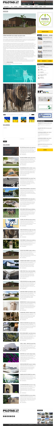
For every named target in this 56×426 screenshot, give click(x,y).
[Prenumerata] (3, 416)
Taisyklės (45, 424)
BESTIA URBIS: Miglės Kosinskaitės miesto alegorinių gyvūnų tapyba (28, 147)
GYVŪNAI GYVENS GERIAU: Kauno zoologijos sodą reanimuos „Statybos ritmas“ (28, 229)
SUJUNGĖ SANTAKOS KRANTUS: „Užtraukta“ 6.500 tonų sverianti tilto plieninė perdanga (47, 46)
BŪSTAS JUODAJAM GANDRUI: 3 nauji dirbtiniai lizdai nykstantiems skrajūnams (28, 333)
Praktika (25, 6)
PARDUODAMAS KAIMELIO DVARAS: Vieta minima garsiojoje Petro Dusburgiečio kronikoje (45, 128)
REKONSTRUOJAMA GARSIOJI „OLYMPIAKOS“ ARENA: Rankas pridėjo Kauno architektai (47, 37)
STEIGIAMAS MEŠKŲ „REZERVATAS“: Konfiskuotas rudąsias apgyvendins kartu (28, 312)
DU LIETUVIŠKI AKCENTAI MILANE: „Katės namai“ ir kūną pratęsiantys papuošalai (28, 384)
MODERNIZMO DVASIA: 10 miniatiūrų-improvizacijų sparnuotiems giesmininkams (28, 302)
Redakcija (14, 424)
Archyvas (41, 424)
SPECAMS (50, 35)
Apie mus (19, 424)
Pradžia (10, 424)
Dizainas (20, 6)
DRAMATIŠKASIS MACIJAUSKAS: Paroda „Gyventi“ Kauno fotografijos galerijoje (28, 178)
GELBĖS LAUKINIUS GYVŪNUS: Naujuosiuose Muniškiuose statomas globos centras (28, 209)
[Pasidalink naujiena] (7, 416)
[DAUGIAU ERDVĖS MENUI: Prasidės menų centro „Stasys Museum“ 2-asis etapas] (47, 413)
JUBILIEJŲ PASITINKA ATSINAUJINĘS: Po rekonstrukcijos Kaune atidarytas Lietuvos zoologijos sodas (28, 188)
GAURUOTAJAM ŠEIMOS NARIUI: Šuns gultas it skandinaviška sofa (28, 364)
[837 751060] (10, 416)
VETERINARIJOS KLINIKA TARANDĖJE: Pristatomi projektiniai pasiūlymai (28, 260)
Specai (45, 6)
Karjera (36, 424)
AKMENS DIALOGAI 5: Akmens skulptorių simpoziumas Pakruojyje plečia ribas (47, 50)
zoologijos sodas (20, 114)
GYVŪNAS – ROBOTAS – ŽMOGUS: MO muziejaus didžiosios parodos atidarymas (28, 343)
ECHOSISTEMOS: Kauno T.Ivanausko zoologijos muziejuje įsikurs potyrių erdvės (28, 353)
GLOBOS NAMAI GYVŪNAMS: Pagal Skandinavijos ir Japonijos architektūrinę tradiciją (28, 291)
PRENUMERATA (42, 66)
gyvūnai (7, 114)
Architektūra (6, 6)
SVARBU (41, 69)
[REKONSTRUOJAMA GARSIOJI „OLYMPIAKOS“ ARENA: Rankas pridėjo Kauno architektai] (39, 413)
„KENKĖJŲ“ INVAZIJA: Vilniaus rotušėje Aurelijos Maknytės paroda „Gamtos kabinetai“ (28, 271)
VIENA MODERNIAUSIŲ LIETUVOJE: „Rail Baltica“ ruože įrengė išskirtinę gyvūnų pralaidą (28, 167)
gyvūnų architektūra (11, 114)
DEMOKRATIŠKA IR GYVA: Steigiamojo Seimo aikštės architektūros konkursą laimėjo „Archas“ (45, 123)
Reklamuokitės (24, 424)
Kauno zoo (15, 114)
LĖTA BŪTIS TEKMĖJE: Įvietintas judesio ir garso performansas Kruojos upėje (34, 8)
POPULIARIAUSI (45, 35)
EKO (11, 6)
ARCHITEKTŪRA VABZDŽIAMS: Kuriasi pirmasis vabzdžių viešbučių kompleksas (28, 395)
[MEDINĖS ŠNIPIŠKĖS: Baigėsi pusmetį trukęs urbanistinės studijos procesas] (43, 422)
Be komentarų (11, 37)
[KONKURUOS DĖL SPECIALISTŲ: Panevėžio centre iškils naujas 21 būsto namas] (43, 419)
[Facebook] (5, 416)
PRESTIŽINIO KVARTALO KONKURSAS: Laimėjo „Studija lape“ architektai (45, 132)
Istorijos (36, 6)
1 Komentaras (27, 231)
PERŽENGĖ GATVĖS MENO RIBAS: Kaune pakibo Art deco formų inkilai (28, 322)
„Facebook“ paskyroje (9, 62)
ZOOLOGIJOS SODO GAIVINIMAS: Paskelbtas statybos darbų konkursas (28, 250)
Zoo (17, 114)
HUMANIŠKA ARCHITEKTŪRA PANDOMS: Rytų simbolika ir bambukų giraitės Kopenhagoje (28, 374)
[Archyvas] (12, 416)
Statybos (15, 6)
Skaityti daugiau (24, 154)
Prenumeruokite (31, 424)
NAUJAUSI (39, 35)
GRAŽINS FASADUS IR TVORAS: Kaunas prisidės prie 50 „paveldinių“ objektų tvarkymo (45, 144)
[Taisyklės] (14, 416)
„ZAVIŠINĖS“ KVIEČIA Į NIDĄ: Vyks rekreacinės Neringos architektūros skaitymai (47, 41)
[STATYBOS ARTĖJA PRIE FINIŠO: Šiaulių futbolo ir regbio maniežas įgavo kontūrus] (39, 419)
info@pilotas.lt (42, 75)
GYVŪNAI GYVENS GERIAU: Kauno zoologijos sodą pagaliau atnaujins (28, 281)
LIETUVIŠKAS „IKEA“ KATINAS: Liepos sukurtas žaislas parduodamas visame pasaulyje (28, 219)
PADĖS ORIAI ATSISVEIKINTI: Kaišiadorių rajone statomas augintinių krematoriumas (28, 157)
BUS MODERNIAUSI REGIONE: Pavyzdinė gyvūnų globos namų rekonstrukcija (28, 198)
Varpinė (40, 6)
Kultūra (31, 6)
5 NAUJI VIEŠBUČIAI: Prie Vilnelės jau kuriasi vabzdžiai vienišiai (28, 240)
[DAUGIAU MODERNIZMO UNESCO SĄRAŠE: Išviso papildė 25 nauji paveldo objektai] (47, 419)
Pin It (30, 114)
